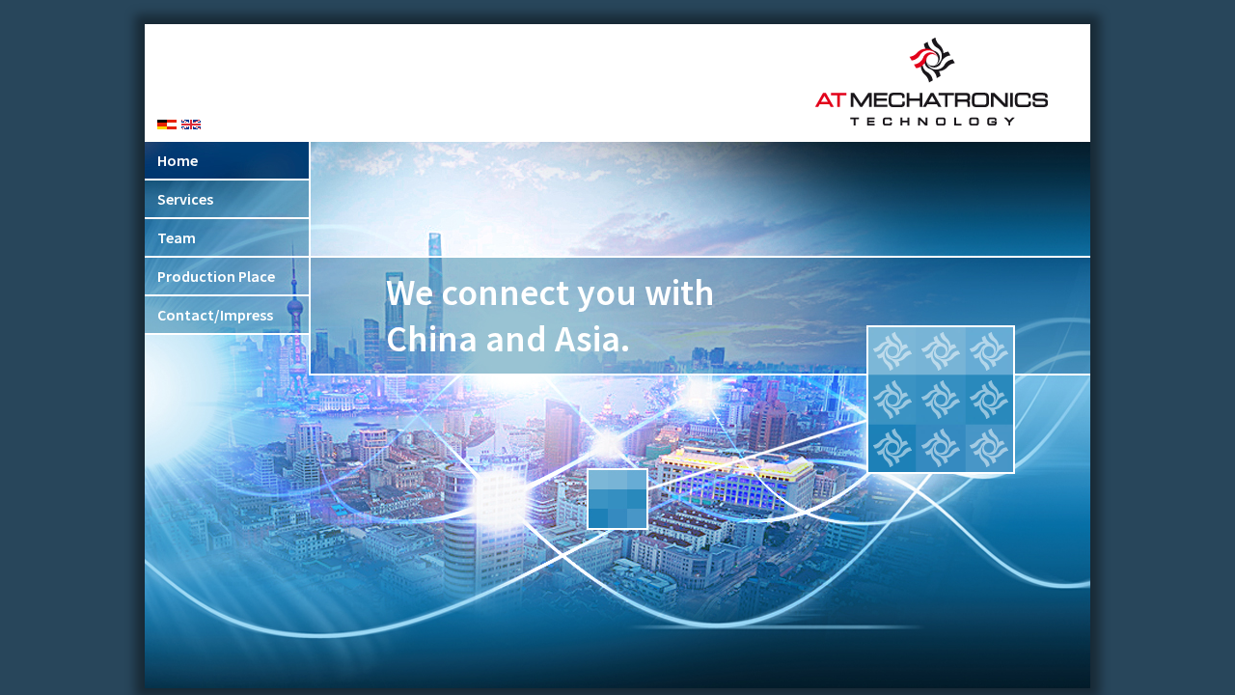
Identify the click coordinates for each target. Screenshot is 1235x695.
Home (177, 160)
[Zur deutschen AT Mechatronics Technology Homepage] (167, 124)
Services (185, 198)
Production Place (216, 276)
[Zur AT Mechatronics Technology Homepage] (931, 121)
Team (176, 237)
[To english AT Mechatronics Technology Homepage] (191, 124)
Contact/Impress (215, 314)
